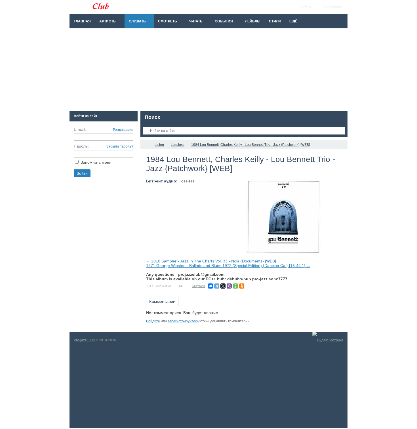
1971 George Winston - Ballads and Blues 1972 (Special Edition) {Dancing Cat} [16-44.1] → (228, 265)
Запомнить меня (96, 162)
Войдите (153, 321)
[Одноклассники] (241, 286)
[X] (223, 286)
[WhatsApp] (235, 286)
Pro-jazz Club (84, 340)
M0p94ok (198, 286)
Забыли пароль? (119, 146)
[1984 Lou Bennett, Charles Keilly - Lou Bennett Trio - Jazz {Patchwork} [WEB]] (283, 216)
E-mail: (80, 129)
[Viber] (229, 286)
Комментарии (162, 301)
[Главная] (145, 144)
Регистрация (123, 130)
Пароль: (81, 146)
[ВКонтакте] (210, 286)
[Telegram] (216, 286)
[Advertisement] (209, 71)
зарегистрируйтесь (183, 321)
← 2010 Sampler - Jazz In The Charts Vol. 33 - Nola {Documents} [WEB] (211, 261)
